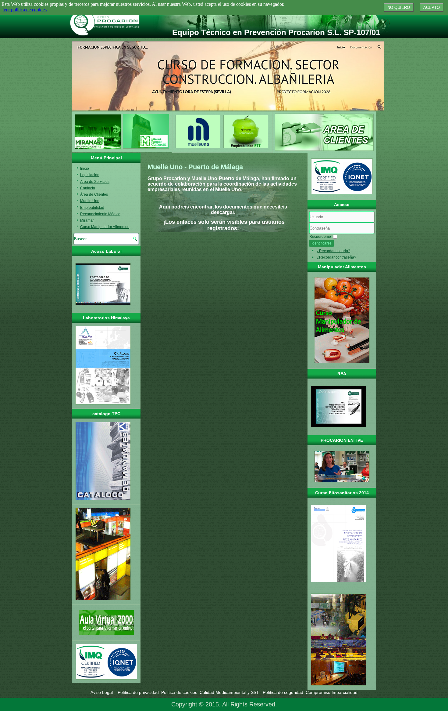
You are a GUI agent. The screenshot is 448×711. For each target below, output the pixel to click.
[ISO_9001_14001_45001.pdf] (106, 662)
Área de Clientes (94, 194)
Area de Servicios (94, 182)
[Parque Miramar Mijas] (146, 148)
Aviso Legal (102, 692)
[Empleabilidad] (246, 149)
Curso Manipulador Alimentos (104, 227)
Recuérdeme (320, 236)
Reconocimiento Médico (100, 214)
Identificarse (321, 243)
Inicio (84, 168)
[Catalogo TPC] (103, 501)
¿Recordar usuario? (333, 251)
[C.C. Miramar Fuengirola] (97, 148)
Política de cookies (179, 692)
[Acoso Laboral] (103, 305)
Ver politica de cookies (25, 9)
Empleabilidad (92, 207)
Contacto (87, 188)
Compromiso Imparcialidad (331, 692)
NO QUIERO (398, 7)
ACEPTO (431, 7)
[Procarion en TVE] (341, 466)
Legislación (89, 175)
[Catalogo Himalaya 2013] (103, 405)
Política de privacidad (138, 692)
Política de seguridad (283, 692)
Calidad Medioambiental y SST (230, 692)
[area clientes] (324, 132)
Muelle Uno (89, 201)
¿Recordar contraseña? (336, 257)
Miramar (87, 220)
